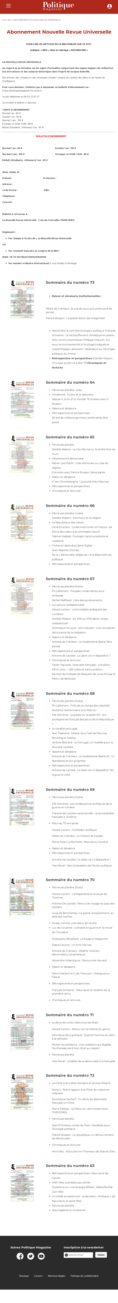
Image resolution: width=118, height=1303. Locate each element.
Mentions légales (56, 1276)
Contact (38, 1276)
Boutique (24, 1276)
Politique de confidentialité (84, 1276)
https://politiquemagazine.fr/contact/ (22, 91)
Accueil (6, 20)
